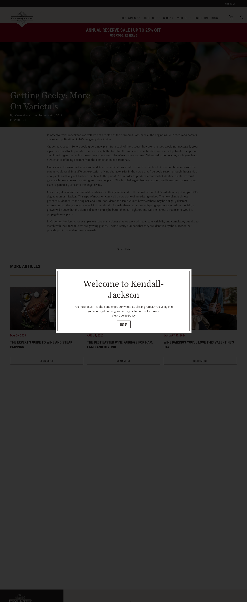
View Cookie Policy (123, 315)
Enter (123, 324)
